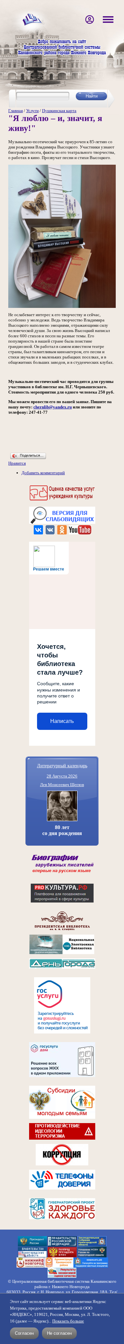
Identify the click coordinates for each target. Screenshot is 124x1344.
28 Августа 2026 (62, 776)
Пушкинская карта (59, 110)
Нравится (17, 463)
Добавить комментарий (43, 472)
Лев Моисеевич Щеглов (62, 784)
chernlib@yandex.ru (52, 406)
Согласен (24, 1333)
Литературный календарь (62, 765)
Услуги (32, 110)
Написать (62, 721)
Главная (15, 110)
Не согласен (59, 1333)
